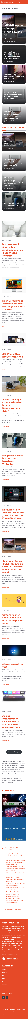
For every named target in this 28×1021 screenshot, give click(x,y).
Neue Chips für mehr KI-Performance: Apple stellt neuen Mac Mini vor (13, 116)
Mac (5, 90)
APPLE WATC (6, 987)
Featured (11, 38)
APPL (3, 969)
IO (3, 981)
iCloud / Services (9, 52)
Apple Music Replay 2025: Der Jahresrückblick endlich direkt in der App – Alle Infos (15, 868)
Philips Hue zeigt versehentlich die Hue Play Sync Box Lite (14, 76)
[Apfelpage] (7, 2)
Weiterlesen (5, 271)
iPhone (12, 201)
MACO (4, 984)
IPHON (4, 972)
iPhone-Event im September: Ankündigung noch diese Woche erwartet (13, 182)
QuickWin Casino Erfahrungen (13, 909)
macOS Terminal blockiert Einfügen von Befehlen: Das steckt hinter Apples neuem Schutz (15, 862)
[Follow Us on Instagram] (7, 997)
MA (3, 978)
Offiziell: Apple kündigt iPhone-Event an (12, 145)
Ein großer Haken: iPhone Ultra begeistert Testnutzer (14, 204)
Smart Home (8, 72)
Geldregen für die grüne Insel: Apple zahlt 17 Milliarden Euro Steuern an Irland (12, 567)
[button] (19, 2)
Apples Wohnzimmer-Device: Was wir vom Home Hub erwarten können (12, 722)
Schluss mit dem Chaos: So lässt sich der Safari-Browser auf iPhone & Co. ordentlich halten (16, 875)
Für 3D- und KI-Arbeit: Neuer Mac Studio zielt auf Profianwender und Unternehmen (14, 95)
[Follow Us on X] (3, 997)
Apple (6, 38)
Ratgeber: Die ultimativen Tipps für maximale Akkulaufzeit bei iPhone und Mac (15, 856)
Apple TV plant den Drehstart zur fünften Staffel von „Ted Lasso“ (12, 56)
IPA (3, 975)
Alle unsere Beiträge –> (14, 752)
